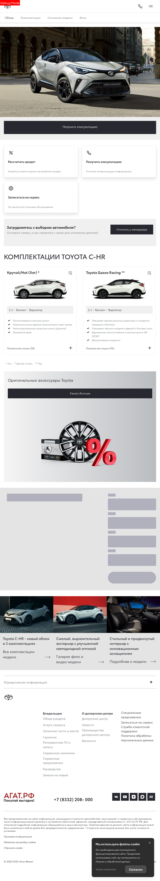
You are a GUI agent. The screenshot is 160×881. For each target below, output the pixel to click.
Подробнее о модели (128, 661)
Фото (83, 18)
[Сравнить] (70, 273)
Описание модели (60, 18)
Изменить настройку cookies (20, 842)
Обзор (9, 18)
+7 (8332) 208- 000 (73, 799)
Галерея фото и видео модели (69, 659)
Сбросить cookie (13, 847)
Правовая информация (18, 836)
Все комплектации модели (19, 654)
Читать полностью (106, 869)
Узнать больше (80, 393)
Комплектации (31, 18)
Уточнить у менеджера (131, 229)
